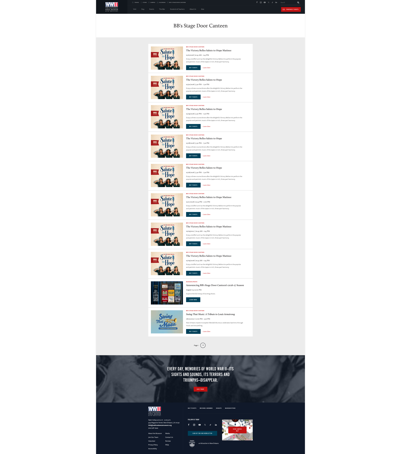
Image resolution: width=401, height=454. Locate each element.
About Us (193, 9)
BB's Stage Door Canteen (177, 2)
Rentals (168, 441)
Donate (219, 408)
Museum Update (191, 282)
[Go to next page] (203, 345)
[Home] (111, 7)
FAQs (167, 445)
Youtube (264, 2)
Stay (142, 9)
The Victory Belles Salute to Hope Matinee (208, 50)
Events (151, 9)
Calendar (162, 2)
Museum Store (230, 408)
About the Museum (155, 433)
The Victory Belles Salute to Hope (204, 79)
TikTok (272, 2)
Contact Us (169, 437)
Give (202, 9)
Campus (152, 2)
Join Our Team (153, 437)
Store (145, 2)
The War (162, 9)
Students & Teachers (177, 9)
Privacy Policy (153, 445)
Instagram (260, 2)
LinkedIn (276, 2)
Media (167, 433)
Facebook (256, 2)
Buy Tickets (192, 408)
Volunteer (151, 441)
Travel (137, 2)
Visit (134, 9)
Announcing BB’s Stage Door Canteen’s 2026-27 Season (215, 285)
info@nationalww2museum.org (160, 425)
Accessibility (152, 448)
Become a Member (206, 408)
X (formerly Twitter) (268, 2)
